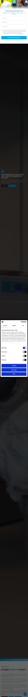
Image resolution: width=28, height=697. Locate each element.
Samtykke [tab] (5, 325)
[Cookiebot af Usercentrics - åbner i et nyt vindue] (21, 322)
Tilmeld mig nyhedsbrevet (14, 37)
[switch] (25, 352)
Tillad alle (14, 365)
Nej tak (14, 40)
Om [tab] (23, 325)
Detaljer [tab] (14, 325)
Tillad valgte (14, 369)
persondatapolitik (20, 33)
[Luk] (26, 2)
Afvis (14, 373)
